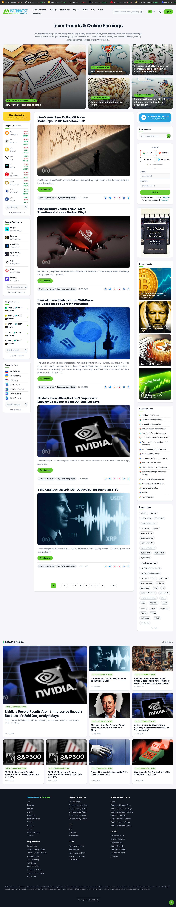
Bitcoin (153, 513)
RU (146, 12)
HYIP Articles (73, 860)
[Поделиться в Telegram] (128, 197)
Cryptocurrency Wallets (78, 809)
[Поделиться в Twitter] (110, 197)
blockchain (159, 518)
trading (153, 613)
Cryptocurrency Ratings (36, 849)
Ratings (53, 10)
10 (103, 586)
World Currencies (33, 866)
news (143, 603)
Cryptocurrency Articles (78, 819)
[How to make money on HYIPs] (109, 59)
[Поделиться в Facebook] (105, 197)
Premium (30, 836)
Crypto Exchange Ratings (36, 853)
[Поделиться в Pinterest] (119, 197)
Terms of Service (33, 819)
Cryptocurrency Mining (78, 812)
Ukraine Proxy (15, 376)
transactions (145, 618)
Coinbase (14, 244)
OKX (12, 261)
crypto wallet (159, 553)
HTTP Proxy (15, 385)
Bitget (12, 228)
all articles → (167, 642)
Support (30, 825)
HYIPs (85, 10)
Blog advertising (16, 116)
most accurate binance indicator (154, 458)
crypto (156, 528)
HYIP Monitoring (33, 860)
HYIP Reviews (74, 850)
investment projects (148, 593)
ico (163, 588)
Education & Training (119, 849)
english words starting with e (153, 483)
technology (164, 608)
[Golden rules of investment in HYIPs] (109, 93)
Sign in (168, 12)
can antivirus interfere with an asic (155, 437)
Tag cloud (31, 805)
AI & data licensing (118, 839)
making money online (150, 415)
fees (155, 588)
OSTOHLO (93, 900)
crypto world (145, 558)
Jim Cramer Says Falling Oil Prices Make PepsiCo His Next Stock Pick (61, 119)
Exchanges (65, 10)
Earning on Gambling (119, 815)
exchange (160, 583)
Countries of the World (35, 873)
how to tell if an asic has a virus (154, 433)
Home (29, 802)
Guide (29, 829)
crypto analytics (146, 533)
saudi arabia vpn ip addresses (154, 449)
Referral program (33, 832)
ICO (93, 10)
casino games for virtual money (154, 467)
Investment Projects (76, 846)
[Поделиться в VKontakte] (123, 197)
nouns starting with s (150, 488)
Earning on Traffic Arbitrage (121, 809)
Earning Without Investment (121, 825)
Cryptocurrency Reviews (78, 805)
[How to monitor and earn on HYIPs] (44, 76)
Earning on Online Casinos (121, 819)
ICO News (73, 832)
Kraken (13, 277)
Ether (154, 578)
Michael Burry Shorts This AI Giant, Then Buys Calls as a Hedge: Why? (61, 210)
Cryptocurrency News (66, 198)
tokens (143, 613)
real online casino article (151, 463)
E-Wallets (114, 856)
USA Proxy (14, 380)
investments (164, 593)
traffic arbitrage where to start (154, 429)
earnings (144, 578)
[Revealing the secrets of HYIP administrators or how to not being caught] (152, 93)
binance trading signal (150, 454)
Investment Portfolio (34, 870)
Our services (32, 846)
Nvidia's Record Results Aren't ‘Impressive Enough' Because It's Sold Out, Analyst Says (68, 399)
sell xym (145, 492)
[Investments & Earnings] (15, 11)
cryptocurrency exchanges (150, 568)
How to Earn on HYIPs (77, 853)
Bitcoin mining (146, 518)
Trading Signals (33, 856)
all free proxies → (16, 410)
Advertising (36, 14)
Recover (164, 200)
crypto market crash (148, 548)
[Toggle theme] (160, 11)
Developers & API (117, 836)
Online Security (116, 843)
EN (150, 12)
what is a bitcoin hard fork (152, 420)
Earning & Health (117, 846)
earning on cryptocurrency (150, 573)
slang (153, 608)
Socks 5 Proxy (15, 398)
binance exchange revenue (153, 479)
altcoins (143, 513)
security (144, 608)
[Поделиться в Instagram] (114, 197)
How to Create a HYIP (77, 856)
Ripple (164, 603)
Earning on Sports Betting (120, 822)
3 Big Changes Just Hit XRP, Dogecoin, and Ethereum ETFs (77, 489)
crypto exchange (147, 538)
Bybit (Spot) (15, 252)
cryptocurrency (148, 563)
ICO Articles (73, 836)
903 (113, 586)
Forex (100, 10)
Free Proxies (32, 877)
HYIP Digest (31, 863)
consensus (145, 528)
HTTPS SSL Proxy (17, 389)
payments (153, 603)
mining (163, 598)
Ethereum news (146, 583)
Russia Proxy (15, 371)
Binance (13, 236)
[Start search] (169, 136)
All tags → (155, 628)
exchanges (145, 588)
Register (166, 197)
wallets (156, 618)
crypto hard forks (147, 543)
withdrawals (145, 623)
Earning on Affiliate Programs (122, 812)
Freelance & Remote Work (121, 805)
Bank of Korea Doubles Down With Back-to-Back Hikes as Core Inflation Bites (65, 301)
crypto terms (145, 553)
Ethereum (163, 578)
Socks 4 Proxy (15, 394)
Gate (12, 269)
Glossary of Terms (118, 853)
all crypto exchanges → (16, 292)
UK (154, 12)
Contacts (30, 822)
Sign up (30, 809)
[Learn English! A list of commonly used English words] (155, 233)
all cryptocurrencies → (17, 213)
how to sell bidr (148, 497)
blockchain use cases (148, 523)
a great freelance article (151, 424)
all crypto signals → (17, 355)
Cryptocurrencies (39, 10)
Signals (76, 10)
